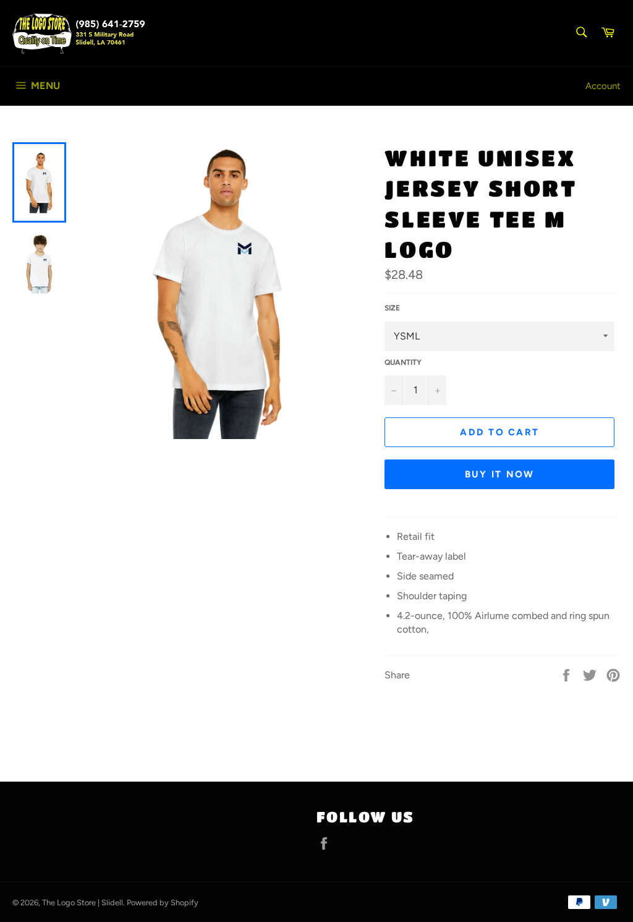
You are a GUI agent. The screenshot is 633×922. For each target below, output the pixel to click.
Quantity (403, 362)
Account (603, 86)
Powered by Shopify (162, 902)
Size (392, 308)
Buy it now (500, 474)
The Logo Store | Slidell (82, 902)
